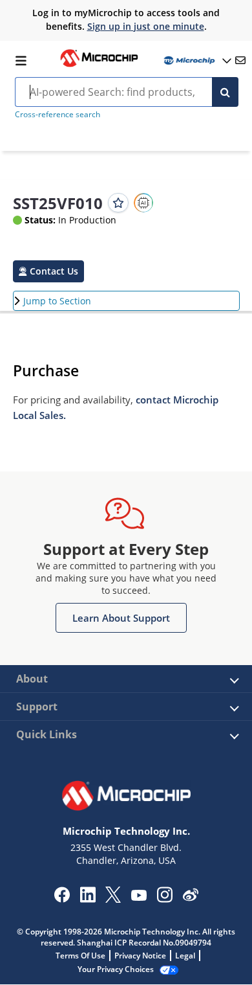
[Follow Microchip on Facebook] (62, 898)
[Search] (225, 92)
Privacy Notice (140, 955)
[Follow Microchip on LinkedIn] (87, 898)
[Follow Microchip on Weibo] (190, 897)
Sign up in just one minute (145, 26)
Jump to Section (57, 301)
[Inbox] (240, 60)
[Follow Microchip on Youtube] (139, 896)
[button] (48, 271)
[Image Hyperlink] (99, 65)
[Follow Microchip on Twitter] (113, 898)
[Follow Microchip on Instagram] (164, 898)
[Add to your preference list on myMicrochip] (118, 202)
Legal (185, 955)
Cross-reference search (57, 114)
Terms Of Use (80, 955)
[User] (196, 60)
